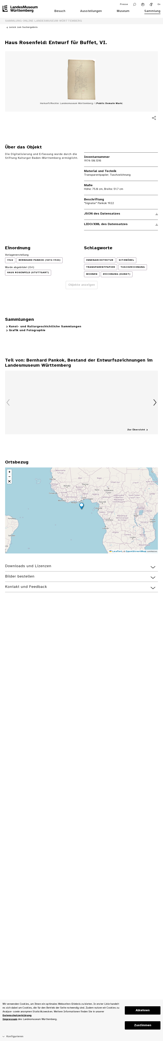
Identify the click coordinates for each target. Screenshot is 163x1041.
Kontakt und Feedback (26, 587)
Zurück (8, 402)
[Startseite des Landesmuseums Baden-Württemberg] (20, 13)
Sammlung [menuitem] (152, 11)
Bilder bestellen (20, 576)
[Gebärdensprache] (151, 4)
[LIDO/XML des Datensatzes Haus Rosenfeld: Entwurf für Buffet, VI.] (157, 224)
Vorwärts (155, 402)
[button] (81, 506)
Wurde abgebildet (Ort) (19, 267)
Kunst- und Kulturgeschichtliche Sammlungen (45, 326)
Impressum (10, 1019)
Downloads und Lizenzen (28, 566)
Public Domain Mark (109, 103)
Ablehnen (143, 1010)
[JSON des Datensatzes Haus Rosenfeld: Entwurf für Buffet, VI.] (157, 214)
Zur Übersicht (136, 430)
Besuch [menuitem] (59, 11)
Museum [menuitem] (123, 11)
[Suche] (134, 4)
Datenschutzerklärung (17, 1015)
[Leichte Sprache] (142, 4)
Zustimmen (142, 1025)
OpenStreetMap (136, 551)
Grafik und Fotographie (27, 330)
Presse (124, 4)
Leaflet (117, 551)
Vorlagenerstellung (17, 255)
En (159, 4)
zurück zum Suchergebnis (23, 27)
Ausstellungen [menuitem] (91, 11)
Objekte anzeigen (81, 285)
